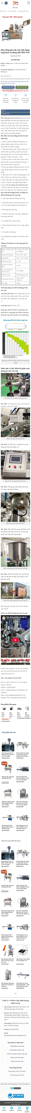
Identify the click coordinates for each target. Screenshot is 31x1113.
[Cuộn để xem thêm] (15, 993)
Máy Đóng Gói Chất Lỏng (13, 79)
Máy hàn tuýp (6, 81)
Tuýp (13, 83)
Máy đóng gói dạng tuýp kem (18, 81)
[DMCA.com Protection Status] (15, 1088)
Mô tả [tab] (4, 111)
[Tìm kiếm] (6, 3)
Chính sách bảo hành (17, 1057)
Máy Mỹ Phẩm (12, 11)
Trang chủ (3, 11)
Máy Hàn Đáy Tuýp (23, 11)
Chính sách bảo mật (17, 1061)
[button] (2, 3)
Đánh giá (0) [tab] (5, 113)
